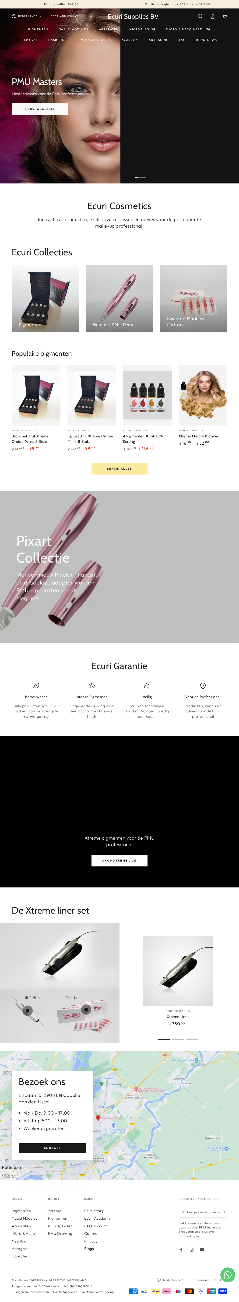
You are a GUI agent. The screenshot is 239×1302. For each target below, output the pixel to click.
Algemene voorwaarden (32, 1292)
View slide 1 (98, 174)
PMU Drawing (60, 1233)
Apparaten (21, 1226)
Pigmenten (21, 1210)
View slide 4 (140, 174)
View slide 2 (112, 174)
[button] (200, 16)
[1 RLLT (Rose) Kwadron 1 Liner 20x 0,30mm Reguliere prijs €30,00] (86, 1009)
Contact (52, 1148)
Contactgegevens (65, 1292)
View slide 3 (126, 174)
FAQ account (95, 1226)
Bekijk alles (119, 468)
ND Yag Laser (60, 1226)
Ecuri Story (94, 1210)
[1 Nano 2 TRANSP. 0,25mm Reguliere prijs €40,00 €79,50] (27, 1011)
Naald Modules (24, 1218)
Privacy (91, 1241)
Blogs (89, 1248)
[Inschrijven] (224, 1212)
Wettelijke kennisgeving (97, 1292)
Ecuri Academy (39, 109)
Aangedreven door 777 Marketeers (35, 1286)
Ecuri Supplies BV (35, 1279)
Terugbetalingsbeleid (77, 1286)
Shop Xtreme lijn (119, 860)
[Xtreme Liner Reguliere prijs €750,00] (58, 963)
